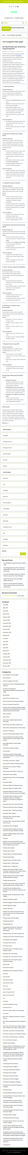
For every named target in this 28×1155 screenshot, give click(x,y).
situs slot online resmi (8, 995)
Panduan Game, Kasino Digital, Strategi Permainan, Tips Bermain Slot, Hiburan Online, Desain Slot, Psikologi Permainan (14, 871)
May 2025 (5, 644)
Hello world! (21, 596)
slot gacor (5, 435)
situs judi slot (6, 976)
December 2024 (7, 660)
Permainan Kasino (7, 946)
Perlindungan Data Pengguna (10, 939)
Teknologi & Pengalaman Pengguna (12, 1082)
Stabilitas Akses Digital (9, 1043)
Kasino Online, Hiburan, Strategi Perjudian (13, 763)
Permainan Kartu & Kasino (9, 942)
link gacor (5, 838)
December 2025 (7, 623)
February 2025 (6, 654)
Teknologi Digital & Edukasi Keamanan (12, 1093)
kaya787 (19, 55)
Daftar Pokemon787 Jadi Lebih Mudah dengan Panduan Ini (12, 1)
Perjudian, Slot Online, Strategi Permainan (13, 936)
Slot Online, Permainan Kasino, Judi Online (13, 1037)
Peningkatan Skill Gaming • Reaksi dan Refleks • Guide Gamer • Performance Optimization (12, 929)
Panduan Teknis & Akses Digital (11, 918)
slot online (5, 1013)
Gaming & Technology (8, 730)
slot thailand (6, 508)
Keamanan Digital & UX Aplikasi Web (12, 788)
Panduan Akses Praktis (9, 851)
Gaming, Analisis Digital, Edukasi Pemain (13, 734)
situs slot (5, 478)
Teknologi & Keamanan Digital (10, 1076)
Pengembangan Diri (8, 924)
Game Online (6, 717)
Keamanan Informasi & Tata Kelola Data (13, 804)
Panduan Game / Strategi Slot (10, 866)
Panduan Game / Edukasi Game (11, 863)
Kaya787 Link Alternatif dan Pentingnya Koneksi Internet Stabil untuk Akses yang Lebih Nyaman (13, 585)
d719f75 (6, 51)
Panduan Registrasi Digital (9, 905)
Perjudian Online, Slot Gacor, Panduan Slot (13, 933)
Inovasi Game (6, 751)
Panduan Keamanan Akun (9, 880)
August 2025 (6, 635)
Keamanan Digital (7, 782)
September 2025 (7, 632)
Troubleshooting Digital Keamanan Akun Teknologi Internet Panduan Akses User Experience (13, 1140)
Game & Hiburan (7, 713)
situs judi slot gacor (8, 980)
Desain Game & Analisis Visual (10, 698)
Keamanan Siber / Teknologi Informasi (12, 810)
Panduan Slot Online (8, 908)
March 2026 (6, 614)
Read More (4, 423)
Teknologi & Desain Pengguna (10, 1066)
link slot (5, 460)
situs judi (5, 973)
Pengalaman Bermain (8, 921)
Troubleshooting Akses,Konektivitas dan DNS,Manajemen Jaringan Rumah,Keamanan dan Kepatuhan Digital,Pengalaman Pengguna (14, 1133)
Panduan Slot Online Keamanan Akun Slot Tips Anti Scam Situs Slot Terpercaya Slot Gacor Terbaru (13, 913)
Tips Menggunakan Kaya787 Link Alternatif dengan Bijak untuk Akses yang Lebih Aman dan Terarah (14, 569)
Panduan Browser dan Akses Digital (12, 860)
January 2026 (6, 620)
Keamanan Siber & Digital (9, 813)
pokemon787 (6, 964)
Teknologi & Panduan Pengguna (11, 1079)
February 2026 (6, 617)
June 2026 (5, 604)
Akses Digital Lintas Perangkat (10, 675)
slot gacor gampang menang (10, 1004)
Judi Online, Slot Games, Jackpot (11, 760)
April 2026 (5, 611)
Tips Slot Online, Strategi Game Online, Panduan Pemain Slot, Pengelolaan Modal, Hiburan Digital (13, 1127)
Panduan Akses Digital (8, 848)
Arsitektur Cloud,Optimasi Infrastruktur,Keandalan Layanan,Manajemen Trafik (14, 690)
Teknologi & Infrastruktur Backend (11, 1069)
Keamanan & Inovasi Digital (10, 774)
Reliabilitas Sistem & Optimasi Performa (13, 970)
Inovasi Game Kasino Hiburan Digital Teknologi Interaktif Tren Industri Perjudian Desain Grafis (13, 756)
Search (4, 551)
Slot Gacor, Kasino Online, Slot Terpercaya (13, 1010)
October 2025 (6, 629)
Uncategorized (6, 1144)
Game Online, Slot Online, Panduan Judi (13, 724)
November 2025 (7, 626)
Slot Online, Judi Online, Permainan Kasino (13, 1030)
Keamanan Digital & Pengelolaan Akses (13, 785)
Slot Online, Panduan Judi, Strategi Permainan (14, 1034)
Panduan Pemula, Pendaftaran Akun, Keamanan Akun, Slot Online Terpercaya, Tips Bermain (14, 890)
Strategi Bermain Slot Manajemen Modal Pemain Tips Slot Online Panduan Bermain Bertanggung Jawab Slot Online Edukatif (13, 1054)
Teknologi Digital (7, 1089)
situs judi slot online (8, 983)
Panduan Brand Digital (8, 857)
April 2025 (5, 647)
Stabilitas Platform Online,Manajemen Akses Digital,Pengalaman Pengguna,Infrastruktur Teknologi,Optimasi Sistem (14, 1047)
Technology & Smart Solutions (10, 1063)
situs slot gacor (7, 454)
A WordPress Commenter (9, 596)
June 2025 (5, 641)
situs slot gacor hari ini (9, 992)
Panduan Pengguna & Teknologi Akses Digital (14, 902)
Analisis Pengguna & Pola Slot (10, 681)
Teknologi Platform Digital (9, 1114)
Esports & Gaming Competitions (11, 704)
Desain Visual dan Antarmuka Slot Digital (13, 701)
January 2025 (6, 657)
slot (4, 484)
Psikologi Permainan (8, 967)
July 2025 (5, 638)
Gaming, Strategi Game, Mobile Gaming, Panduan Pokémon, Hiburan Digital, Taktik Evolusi (13, 738)
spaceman (5, 521)
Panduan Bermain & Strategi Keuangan (12, 854)
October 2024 (6, 666)
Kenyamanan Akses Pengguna (10, 826)
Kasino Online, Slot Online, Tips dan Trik (13, 771)
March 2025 (6, 650)
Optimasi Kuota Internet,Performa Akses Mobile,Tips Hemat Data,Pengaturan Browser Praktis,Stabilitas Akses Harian (14, 843)
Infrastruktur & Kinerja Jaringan (10, 748)
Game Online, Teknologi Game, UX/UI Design (14, 727)
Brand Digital (6, 695)
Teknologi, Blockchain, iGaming (11, 1118)
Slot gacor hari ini (7, 447)
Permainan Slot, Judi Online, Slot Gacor (13, 956)
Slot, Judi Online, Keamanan (10, 1040)
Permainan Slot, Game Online (10, 953)
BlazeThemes (17, 1152)
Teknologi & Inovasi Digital (9, 1072)
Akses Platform (7, 678)
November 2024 (7, 663)
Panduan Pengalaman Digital (10, 899)
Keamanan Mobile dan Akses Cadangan (13, 807)
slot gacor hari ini (7, 441)
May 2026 (5, 608)
